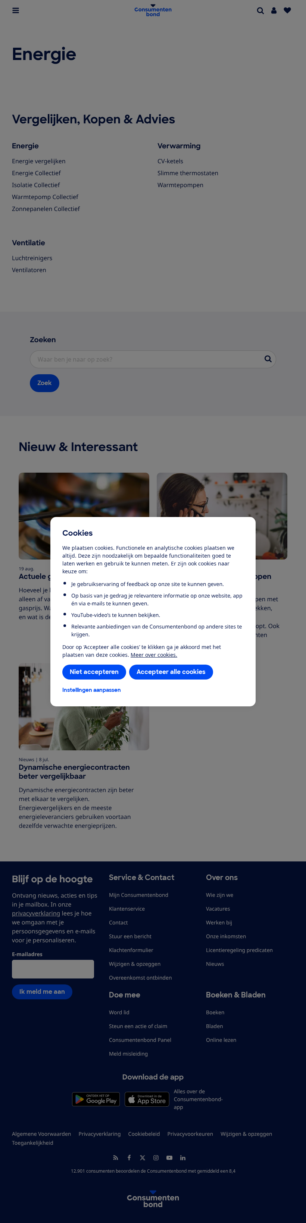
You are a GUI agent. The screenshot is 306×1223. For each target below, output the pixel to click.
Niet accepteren (94, 672)
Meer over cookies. (154, 654)
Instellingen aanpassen (91, 690)
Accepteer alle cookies (171, 672)
